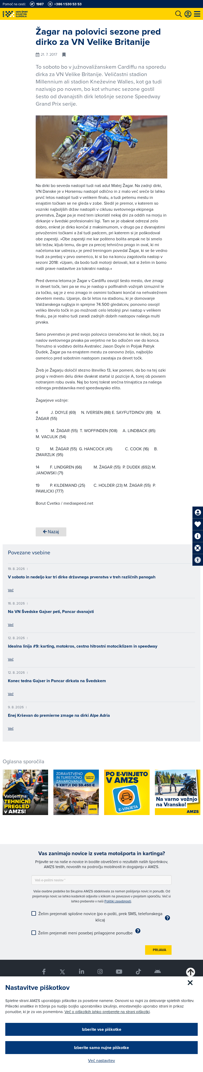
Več (10, 590)
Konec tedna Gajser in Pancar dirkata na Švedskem (57, 681)
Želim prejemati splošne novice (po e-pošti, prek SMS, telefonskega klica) (100, 917)
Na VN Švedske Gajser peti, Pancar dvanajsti (51, 611)
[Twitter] (62, 972)
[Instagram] (99, 972)
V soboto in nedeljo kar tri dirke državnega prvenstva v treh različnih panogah (81, 577)
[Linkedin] (81, 972)
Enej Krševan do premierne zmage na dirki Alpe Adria (59, 715)
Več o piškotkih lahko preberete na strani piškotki (107, 1011)
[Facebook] (44, 972)
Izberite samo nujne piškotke (101, 1048)
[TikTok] (138, 972)
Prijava (159, 949)
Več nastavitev (101, 1060)
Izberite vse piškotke (101, 1029)
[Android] (158, 972)
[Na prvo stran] (26, 14)
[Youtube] (119, 972)
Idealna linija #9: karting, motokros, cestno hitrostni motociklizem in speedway (82, 646)
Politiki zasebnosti (117, 901)
